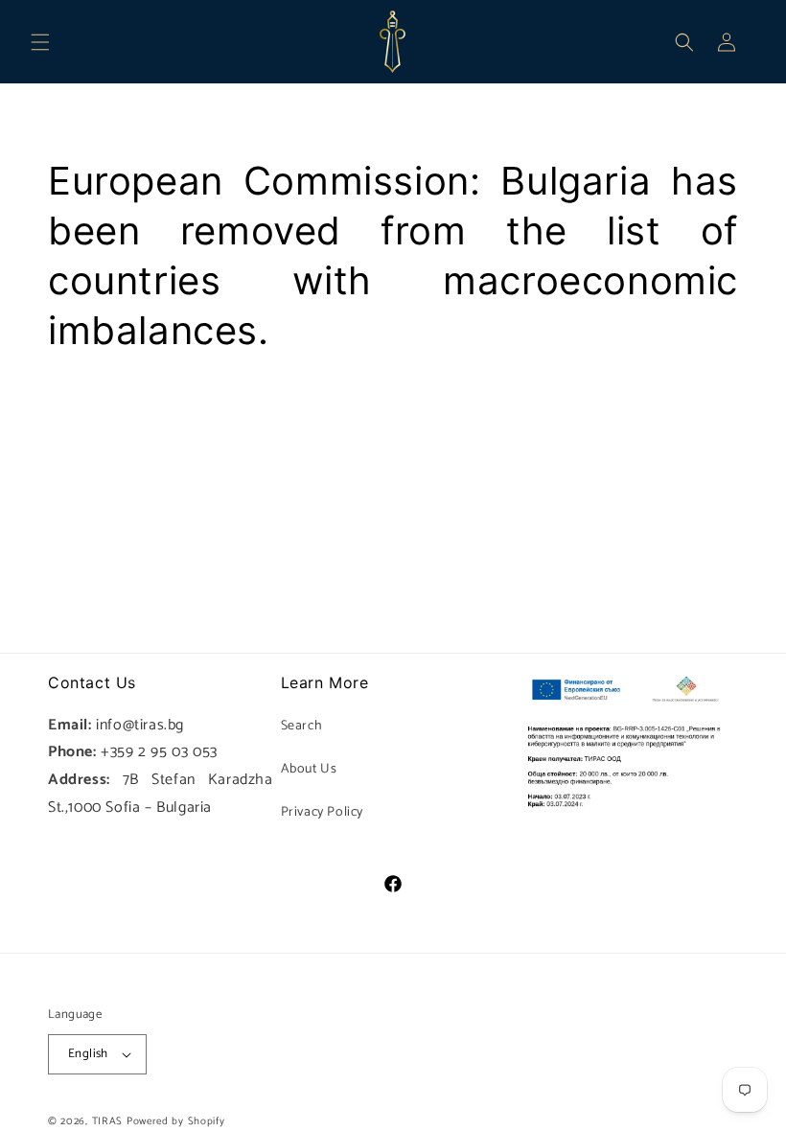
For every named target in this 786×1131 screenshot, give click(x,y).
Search (302, 726)
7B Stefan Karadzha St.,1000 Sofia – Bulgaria (160, 793)
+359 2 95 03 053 (159, 752)
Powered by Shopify (176, 1121)
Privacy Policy (322, 812)
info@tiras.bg (140, 725)
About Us (309, 769)
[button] (40, 42)
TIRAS (108, 1121)
